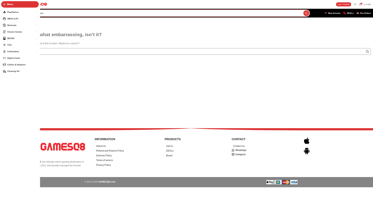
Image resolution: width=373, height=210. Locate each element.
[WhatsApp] (233, 150)
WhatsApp (240, 150)
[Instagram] (233, 154)
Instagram (240, 154)
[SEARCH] (306, 13)
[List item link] (126, 146)
